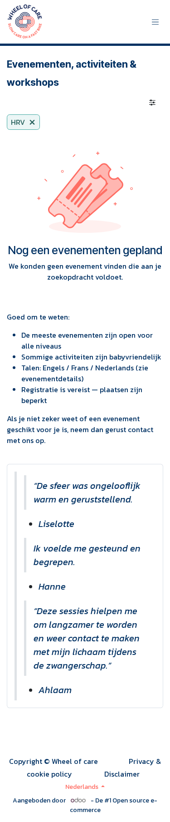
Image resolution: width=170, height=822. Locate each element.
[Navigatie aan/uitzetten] (155, 22)
